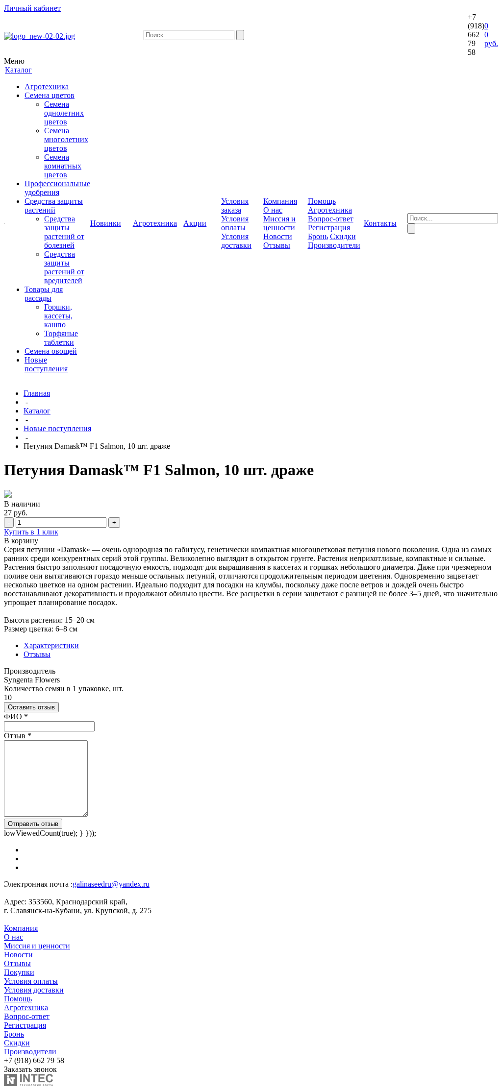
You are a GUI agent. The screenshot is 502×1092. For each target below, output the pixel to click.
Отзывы (276, 245)
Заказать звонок (30, 1069)
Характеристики (51, 645)
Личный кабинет (32, 8)
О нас (272, 210)
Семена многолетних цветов (66, 139)
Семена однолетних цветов (64, 113)
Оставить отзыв (31, 707)
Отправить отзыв (33, 823)
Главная (37, 393)
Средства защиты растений (54, 205)
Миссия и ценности (279, 223)
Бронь (318, 236)
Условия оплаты (235, 223)
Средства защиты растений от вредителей (64, 267)
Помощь (18, 999)
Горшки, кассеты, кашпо (58, 316)
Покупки (19, 972)
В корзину (21, 540)
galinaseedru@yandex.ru (111, 884)
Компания (21, 928)
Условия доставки (236, 240)
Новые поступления (46, 364)
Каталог (37, 411)
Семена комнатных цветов (62, 166)
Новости (277, 236)
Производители (334, 245)
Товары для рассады (44, 293)
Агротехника (47, 86)
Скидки (343, 236)
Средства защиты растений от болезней (64, 232)
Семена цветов (50, 95)
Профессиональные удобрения (57, 187)
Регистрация (329, 227)
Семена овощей (51, 351)
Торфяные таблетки (61, 337)
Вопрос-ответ (330, 219)
